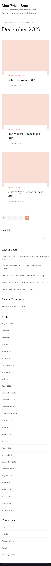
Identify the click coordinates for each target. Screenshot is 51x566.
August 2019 (7, 420)
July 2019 (6, 427)
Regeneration (8, 541)
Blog (4, 527)
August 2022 (7, 372)
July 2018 (6, 482)
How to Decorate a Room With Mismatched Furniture (21, 267)
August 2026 (7, 324)
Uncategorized (17, 76)
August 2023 (7, 344)
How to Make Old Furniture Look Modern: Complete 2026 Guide (25, 257)
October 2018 (8, 469)
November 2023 (9, 338)
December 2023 (9, 331)
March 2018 (7, 510)
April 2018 (6, 503)
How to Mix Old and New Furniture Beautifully (23, 276)
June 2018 (6, 489)
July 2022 (6, 379)
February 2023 (8, 365)
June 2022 (6, 386)
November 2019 (9, 400)
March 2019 (7, 455)
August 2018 (7, 476)
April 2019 (6, 448)
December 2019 (9, 393)
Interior (5, 534)
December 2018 (9, 462)
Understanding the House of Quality (18, 289)
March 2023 (7, 358)
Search (6, 230)
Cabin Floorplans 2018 (21, 80)
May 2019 (6, 441)
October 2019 (8, 407)
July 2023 (6, 351)
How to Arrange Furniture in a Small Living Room (24, 282)
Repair (5, 548)
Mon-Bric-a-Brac (15, 6)
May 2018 (6, 496)
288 (21, 218)
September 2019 (9, 413)
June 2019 (6, 434)
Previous (4, 218)
